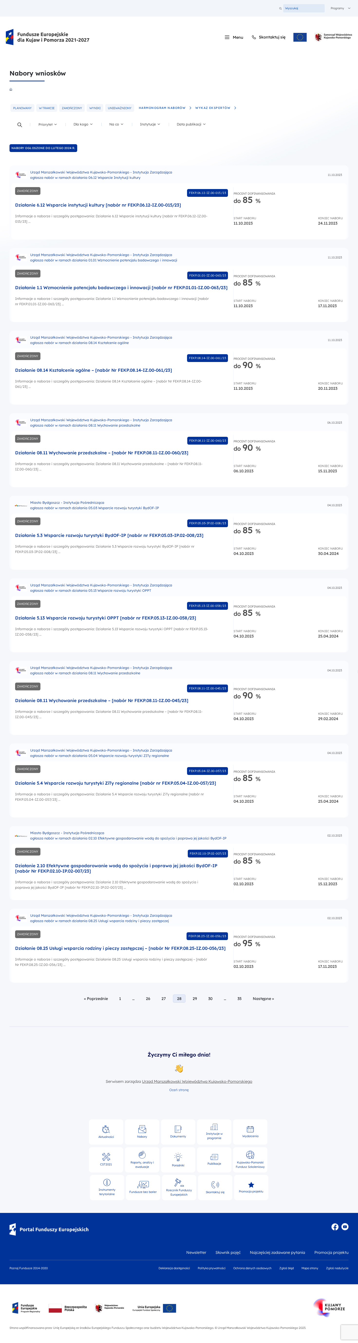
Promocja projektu (331, 1252)
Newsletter (196, 1252)
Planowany (23, 109)
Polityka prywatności (212, 1268)
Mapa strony (309, 1268)
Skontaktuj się (268, 37)
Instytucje (150, 125)
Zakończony (73, 109)
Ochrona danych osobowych (252, 1268)
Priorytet (49, 125)
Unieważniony (121, 109)
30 (210, 998)
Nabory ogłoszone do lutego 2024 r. (43, 148)
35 (239, 998)
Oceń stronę (179, 1090)
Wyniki (96, 109)
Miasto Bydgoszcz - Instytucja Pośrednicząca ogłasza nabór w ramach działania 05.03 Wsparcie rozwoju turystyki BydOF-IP (94, 505)
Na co (118, 125)
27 (163, 998)
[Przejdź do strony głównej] (48, 37)
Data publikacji (189, 125)
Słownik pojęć (228, 1252)
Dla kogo (84, 125)
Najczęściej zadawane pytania (277, 1252)
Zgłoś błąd (286, 1268)
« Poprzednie (96, 998)
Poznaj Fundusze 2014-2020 (28, 1268)
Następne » (263, 998)
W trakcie (48, 109)
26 (148, 998)
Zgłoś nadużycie (337, 1268)
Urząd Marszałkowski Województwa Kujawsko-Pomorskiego (197, 1081)
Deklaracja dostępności (174, 1268)
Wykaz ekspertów (212, 107)
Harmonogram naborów (162, 107)
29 (195, 998)
